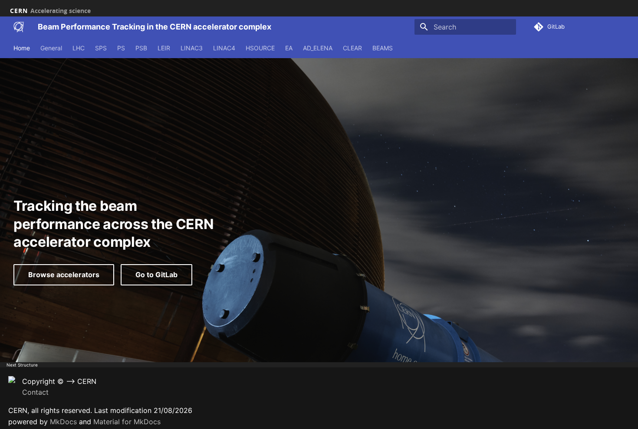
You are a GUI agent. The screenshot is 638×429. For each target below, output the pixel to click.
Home (21, 48)
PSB (141, 48)
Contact (35, 392)
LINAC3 (192, 48)
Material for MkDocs (127, 421)
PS (121, 48)
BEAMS (382, 48)
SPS (101, 48)
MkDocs (63, 421)
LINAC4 (224, 48)
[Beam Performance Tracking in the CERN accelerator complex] (18, 27)
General (51, 48)
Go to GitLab (156, 274)
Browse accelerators (63, 274)
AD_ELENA (317, 48)
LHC (78, 48)
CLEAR (352, 48)
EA (289, 48)
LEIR (164, 48)
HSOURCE (260, 48)
